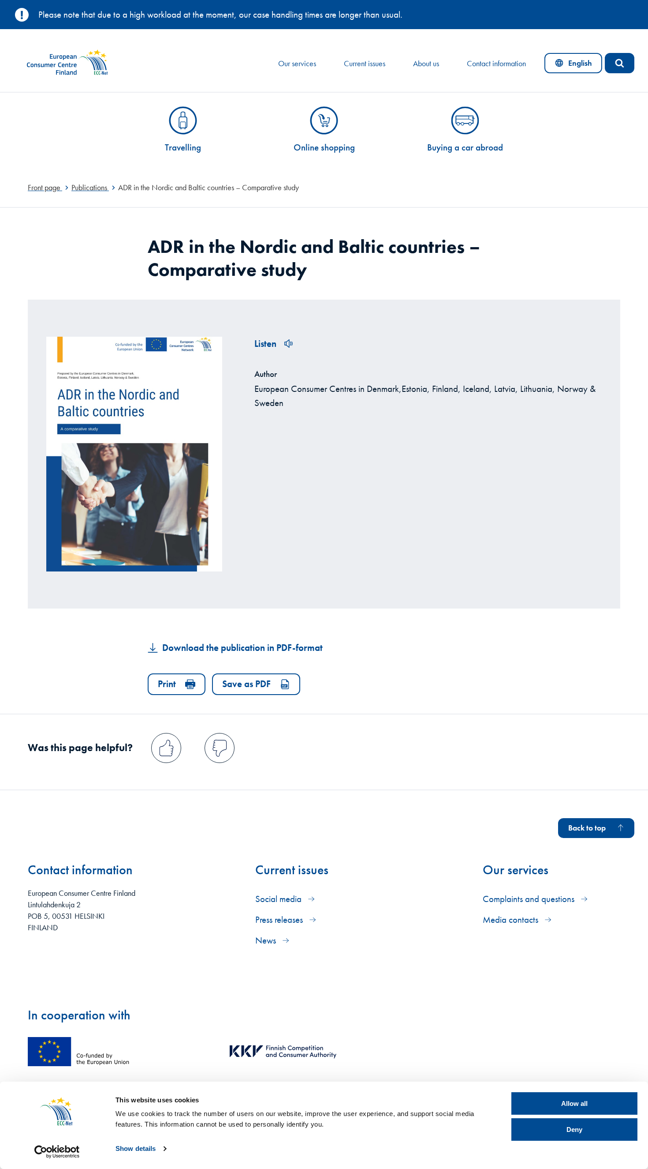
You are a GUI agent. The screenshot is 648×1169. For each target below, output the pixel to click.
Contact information (496, 63)
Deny (574, 1129)
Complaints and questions (530, 899)
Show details (135, 1148)
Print (167, 684)
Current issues (364, 63)
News (266, 940)
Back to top (587, 828)
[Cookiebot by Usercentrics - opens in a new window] (57, 1151)
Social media (279, 899)
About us (426, 63)
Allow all (574, 1103)
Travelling (183, 147)
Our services (297, 63)
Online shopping (324, 147)
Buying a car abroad (465, 147)
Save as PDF (246, 684)
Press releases (280, 919)
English (579, 65)
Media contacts (511, 919)
